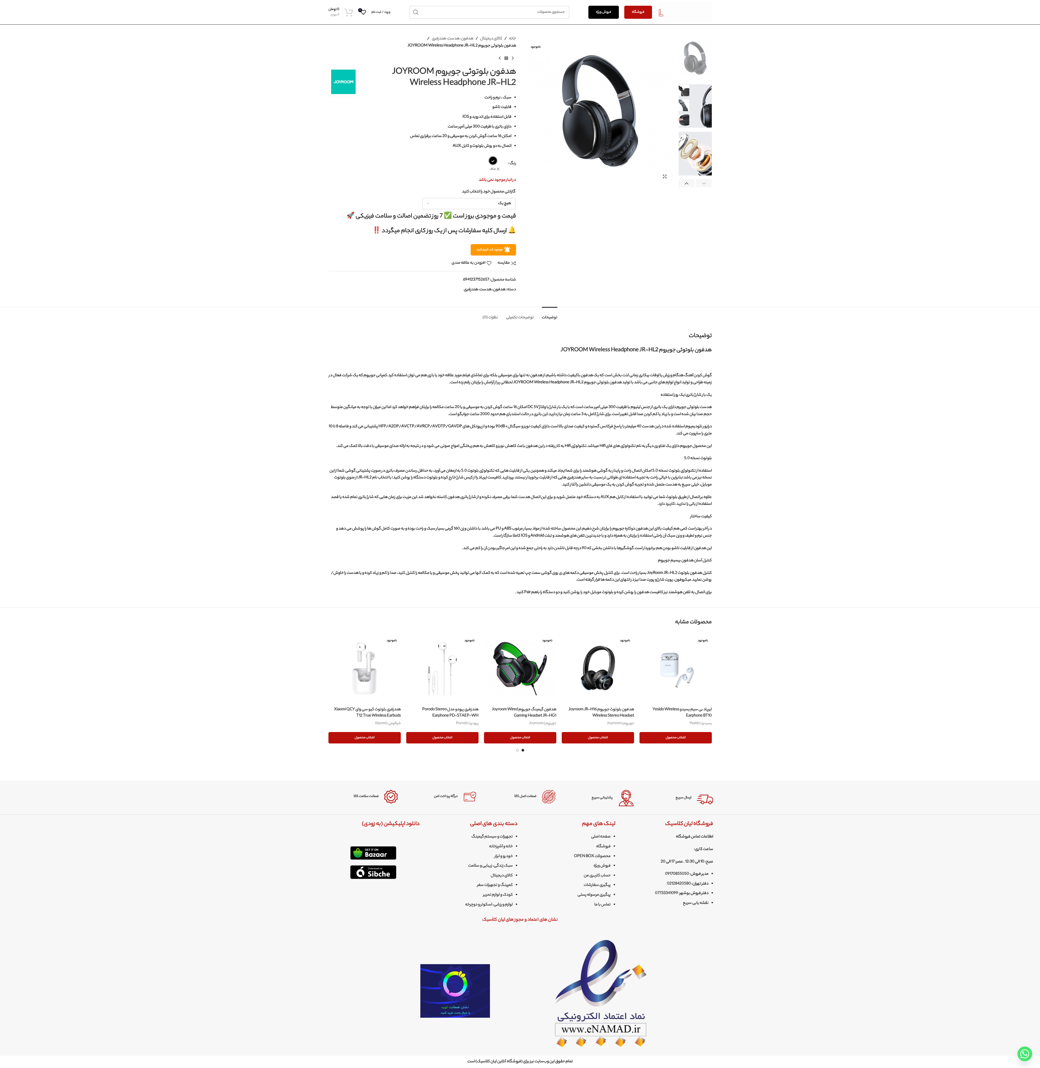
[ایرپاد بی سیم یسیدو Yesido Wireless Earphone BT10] (675, 668)
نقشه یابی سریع (696, 903)
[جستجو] (416, 12)
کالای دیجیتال (491, 39)
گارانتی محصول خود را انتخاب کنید (489, 192)
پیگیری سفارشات (597, 885)
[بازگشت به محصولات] (506, 58)
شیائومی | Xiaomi (388, 723)
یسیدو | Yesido (700, 723)
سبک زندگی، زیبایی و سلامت (490, 866)
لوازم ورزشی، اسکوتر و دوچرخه (489, 905)
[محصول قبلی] (513, 58)
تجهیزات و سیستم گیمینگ (492, 837)
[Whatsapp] (1024, 1054)
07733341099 (666, 893)
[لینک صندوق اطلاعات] (677, 798)
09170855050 (677, 874)
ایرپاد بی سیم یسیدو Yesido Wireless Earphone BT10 (682, 712)
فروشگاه (638, 12)
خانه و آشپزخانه (501, 846)
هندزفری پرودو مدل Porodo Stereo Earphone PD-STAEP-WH (450, 712)
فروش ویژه (603, 12)
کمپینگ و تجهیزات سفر (495, 885)
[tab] (549, 315)
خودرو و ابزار (504, 856)
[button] (704, 183)
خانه (512, 39)
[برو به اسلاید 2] (517, 750)
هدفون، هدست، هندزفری (452, 39)
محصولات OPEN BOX (592, 856)
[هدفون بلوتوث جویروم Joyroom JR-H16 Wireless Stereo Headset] (598, 668)
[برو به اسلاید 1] (522, 750)
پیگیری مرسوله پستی (594, 895)
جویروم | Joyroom (620, 723)
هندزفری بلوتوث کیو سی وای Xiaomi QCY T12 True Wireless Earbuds (367, 712)
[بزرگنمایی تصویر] (665, 176)
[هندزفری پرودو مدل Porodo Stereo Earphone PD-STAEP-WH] (442, 668)
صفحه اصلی (601, 837)
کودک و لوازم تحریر (498, 895)
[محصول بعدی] (499, 58)
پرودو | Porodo (467, 723)
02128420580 (679, 884)
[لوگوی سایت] (684, 12)
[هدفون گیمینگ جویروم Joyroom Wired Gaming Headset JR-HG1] (520, 668)
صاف (493, 169)
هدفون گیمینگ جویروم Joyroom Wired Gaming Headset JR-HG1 (524, 712)
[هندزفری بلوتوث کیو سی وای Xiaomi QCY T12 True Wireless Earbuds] (364, 668)
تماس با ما (602, 905)
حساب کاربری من (597, 876)
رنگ (513, 163)
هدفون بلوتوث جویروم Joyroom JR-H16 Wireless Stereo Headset (601, 712)
